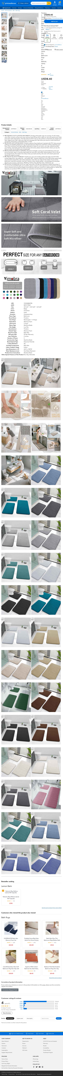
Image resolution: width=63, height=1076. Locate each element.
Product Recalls (46, 1050)
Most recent (10, 1018)
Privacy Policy (5, 1061)
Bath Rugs (18, 10)
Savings (20, 8)
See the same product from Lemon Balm (52, 908)
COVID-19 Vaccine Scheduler (50, 1041)
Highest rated (20, 1018)
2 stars (21, 1007)
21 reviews (51, 74)
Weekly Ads (51, 1033)
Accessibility (46, 1048)
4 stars (21, 1003)
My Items (60, 8)
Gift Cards (24, 1050)
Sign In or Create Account (17, 1033)
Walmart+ (24, 1048)
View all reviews (7, 1013)
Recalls (44, 1045)
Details (56, 46)
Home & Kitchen (8, 10)
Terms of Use (5, 1059)
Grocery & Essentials (28, 8)
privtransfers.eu (44, 98)
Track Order (41, 1033)
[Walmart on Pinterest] (42, 1067)
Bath (14, 10)
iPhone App (35, 1059)
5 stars (21, 1001)
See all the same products (55, 978)
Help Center (31, 1033)
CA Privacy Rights (6, 1063)
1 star (21, 1008)
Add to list (49, 49)
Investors (4, 1048)
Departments (7, 8)
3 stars (21, 1005)
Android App (36, 1061)
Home (2, 10)
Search (58, 1018)
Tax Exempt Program (48, 1052)
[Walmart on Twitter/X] (37, 1067)
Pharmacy (47, 8)
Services (14, 8)
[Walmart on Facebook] (34, 1067)
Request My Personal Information (9, 1066)
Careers (54, 8)
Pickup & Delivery (39, 8)
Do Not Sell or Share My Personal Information (12, 1068)
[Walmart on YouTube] (40, 1067)
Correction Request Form (10, 990)
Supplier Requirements (7, 1052)
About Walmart (5, 1041)
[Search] (49, 3)
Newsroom (4, 1045)
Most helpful (29, 1018)
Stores (23, 1043)
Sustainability (5, 1050)
